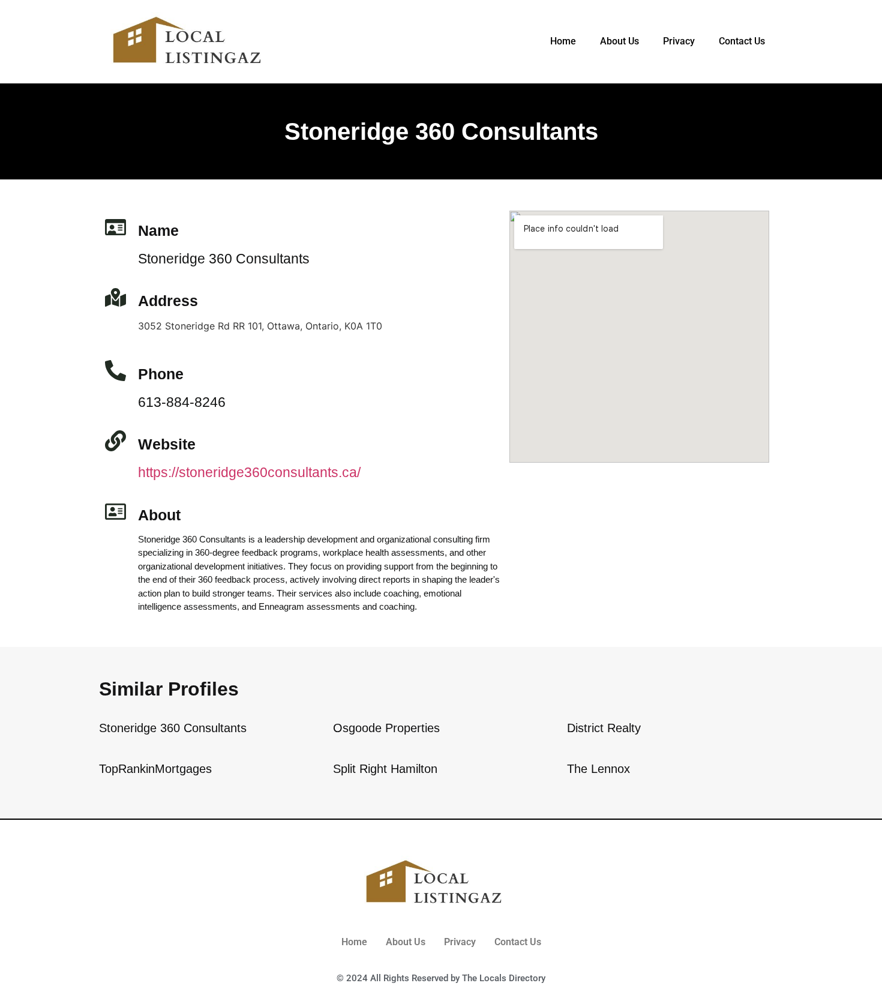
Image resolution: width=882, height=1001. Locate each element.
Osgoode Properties (386, 728)
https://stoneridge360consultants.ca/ (249, 472)
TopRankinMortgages (155, 768)
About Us (619, 41)
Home (563, 41)
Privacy (679, 41)
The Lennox (598, 768)
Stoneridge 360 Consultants (173, 728)
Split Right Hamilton (385, 768)
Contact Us (742, 41)
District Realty (604, 728)
